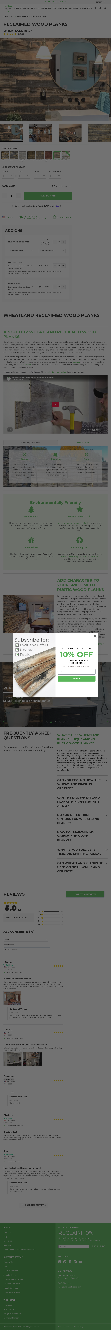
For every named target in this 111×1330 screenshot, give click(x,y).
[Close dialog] (95, 636)
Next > (76, 678)
